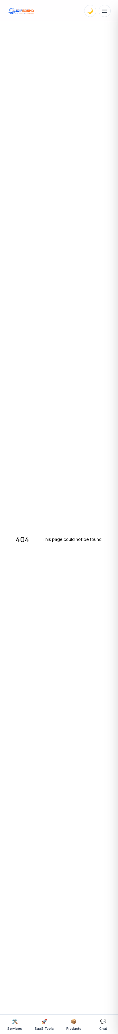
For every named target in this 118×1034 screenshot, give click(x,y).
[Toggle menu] (105, 11)
